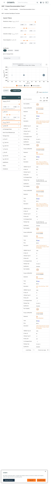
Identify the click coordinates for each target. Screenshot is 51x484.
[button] (37, 2)
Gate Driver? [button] (45, 92)
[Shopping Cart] (44, 2)
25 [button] (47, 350)
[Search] (40, 97)
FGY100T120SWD (39, 107)
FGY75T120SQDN (39, 273)
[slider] (26, 28)
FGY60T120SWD (39, 312)
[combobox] (26, 2)
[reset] (19, 97)
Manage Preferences (9, 480)
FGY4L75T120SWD (40, 190)
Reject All (31, 480)
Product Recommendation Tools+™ (16, 6)
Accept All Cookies (41, 480)
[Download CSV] (44, 97)
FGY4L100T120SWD (40, 148)
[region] (24, 476)
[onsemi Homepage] (11, 2)
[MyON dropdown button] (41, 2)
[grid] (36, 225)
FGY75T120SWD (39, 232)
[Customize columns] (47, 97)
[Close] (45, 471)
